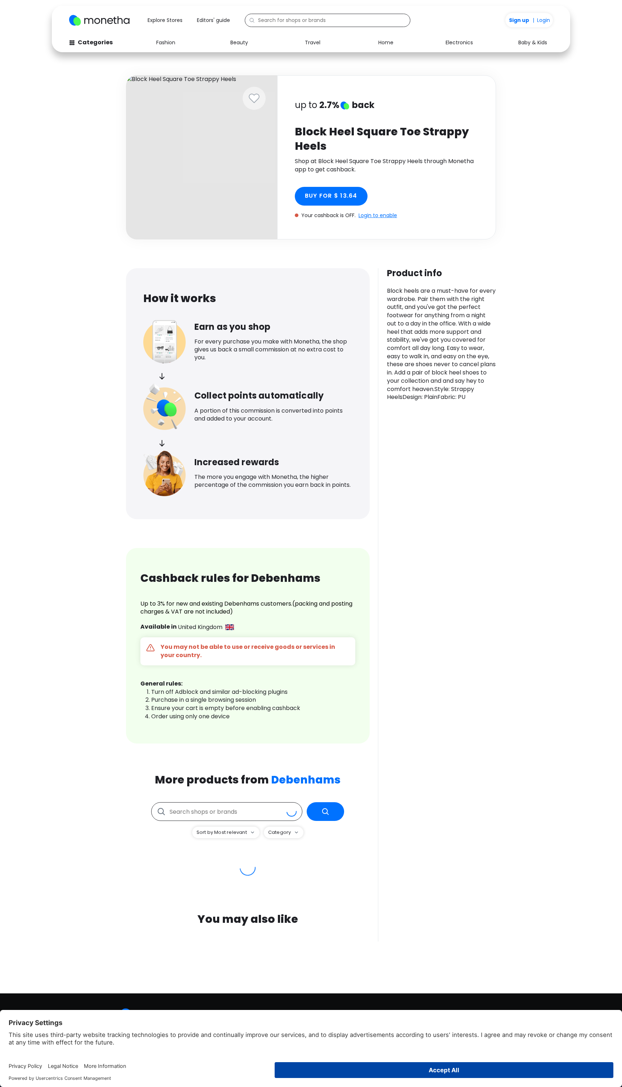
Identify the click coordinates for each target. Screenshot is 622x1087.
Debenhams (306, 779)
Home (385, 42)
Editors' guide (213, 20)
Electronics (459, 42)
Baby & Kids (532, 42)
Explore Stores (165, 20)
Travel (312, 42)
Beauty (239, 42)
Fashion (165, 42)
